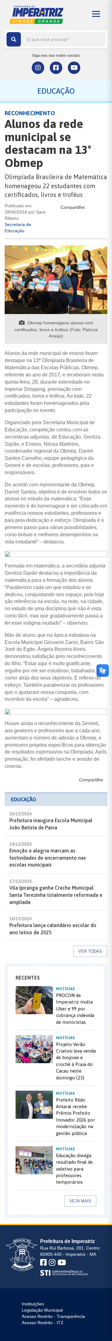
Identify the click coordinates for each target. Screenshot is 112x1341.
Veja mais (80, 1201)
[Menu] (96, 13)
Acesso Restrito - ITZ (42, 1322)
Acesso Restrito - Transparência (53, 1316)
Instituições (33, 1303)
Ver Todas (90, 951)
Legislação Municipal (42, 1310)
